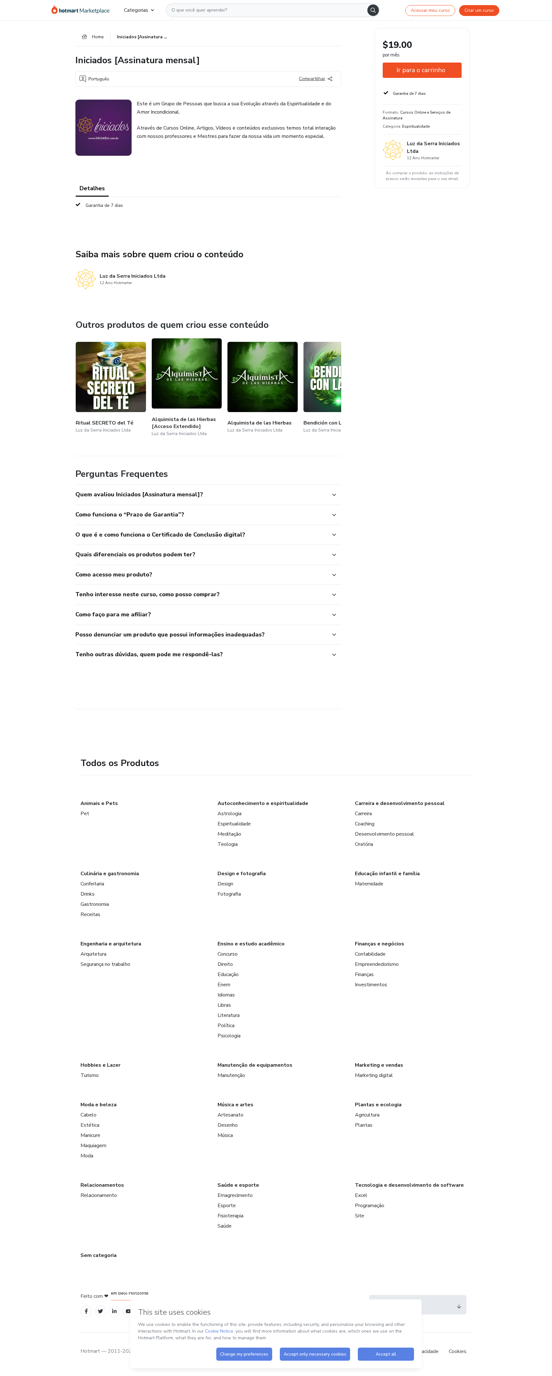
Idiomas (226, 994)
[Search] (373, 10)
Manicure (90, 1135)
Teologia (228, 844)
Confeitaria (92, 883)
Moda (86, 1155)
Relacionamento (98, 1195)
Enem (224, 984)
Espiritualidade (234, 823)
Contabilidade (370, 954)
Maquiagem (93, 1145)
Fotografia (229, 894)
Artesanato (230, 1114)
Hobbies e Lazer (100, 1065)
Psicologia (229, 1035)
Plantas (363, 1125)
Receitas (90, 914)
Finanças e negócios (379, 943)
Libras (224, 1005)
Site (359, 1215)
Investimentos (371, 984)
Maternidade (369, 883)
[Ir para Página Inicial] (82, 10)
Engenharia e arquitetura (110, 943)
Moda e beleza (98, 1104)
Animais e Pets (99, 803)
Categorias (136, 10)
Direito (225, 964)
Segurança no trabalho (105, 964)
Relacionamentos (102, 1185)
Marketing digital (374, 1075)
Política (226, 1025)
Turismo (89, 1075)
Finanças (364, 974)
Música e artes (235, 1104)
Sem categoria (98, 1255)
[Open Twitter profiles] (100, 1311)
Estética (89, 1125)
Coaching (364, 823)
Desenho (228, 1125)
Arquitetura (93, 954)
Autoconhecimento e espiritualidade (263, 803)
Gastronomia (94, 904)
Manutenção (231, 1075)
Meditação (229, 834)
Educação (228, 974)
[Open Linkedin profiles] (114, 1311)
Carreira (363, 813)
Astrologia (229, 813)
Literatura (229, 1015)
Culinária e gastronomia (109, 873)
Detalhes (92, 188)
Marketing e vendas (379, 1065)
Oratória (364, 844)
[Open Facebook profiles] (86, 1311)
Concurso (228, 954)
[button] (201, 494)
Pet (84, 813)
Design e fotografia (242, 873)
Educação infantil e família (387, 873)
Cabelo (88, 1114)
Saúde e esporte (238, 1185)
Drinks (87, 894)
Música (225, 1135)
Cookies (457, 1351)
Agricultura (367, 1114)
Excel (361, 1195)
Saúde (225, 1225)
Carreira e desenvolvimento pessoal (400, 803)
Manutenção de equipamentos (255, 1065)
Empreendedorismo (377, 964)
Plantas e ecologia (378, 1104)
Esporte (227, 1205)
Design (225, 883)
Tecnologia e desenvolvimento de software (409, 1185)
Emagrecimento (235, 1195)
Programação (369, 1205)
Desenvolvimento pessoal (384, 834)
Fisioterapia (230, 1215)
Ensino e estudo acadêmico (251, 943)
